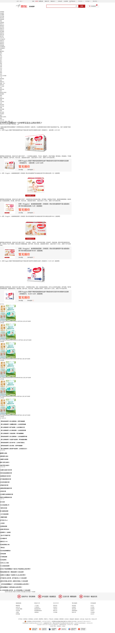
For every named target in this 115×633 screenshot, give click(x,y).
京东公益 (82, 619)
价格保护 (74, 607)
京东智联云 (18, 591)
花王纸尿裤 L (3, 559)
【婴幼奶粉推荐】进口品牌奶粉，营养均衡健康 (12, 421)
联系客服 (18, 614)
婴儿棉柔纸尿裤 (4, 511)
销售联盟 (61, 619)
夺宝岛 (92, 605)
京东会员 (60, 1)
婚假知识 (2, 43)
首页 (6, 121)
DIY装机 (92, 607)
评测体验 (2, 22)
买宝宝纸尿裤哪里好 (5, 550)
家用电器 (2, 78)
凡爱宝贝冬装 (3, 508)
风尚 (1, 59)
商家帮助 (41, 619)
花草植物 (2, 45)
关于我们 (20, 619)
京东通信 (93, 612)
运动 (1, 68)
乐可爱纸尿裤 (3, 556)
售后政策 (74, 605)
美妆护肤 (2, 98)
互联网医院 (2, 46)
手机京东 (73, 1)
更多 (1, 20)
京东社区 (67, 619)
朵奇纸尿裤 (3, 553)
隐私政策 (77, 619)
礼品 (1, 97)
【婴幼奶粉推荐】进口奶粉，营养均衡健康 (11, 445)
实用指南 (2, 11)
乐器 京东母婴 (3, 75)
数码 (1, 62)
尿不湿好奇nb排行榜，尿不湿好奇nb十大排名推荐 (13, 578)
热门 (1, 54)
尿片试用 (2, 502)
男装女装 (2, 34)
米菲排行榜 (3, 491)
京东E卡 (92, 610)
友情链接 (56, 619)
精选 (1, 52)
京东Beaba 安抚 (4, 562)
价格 (9, 591)
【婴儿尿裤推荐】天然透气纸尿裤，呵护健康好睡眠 (13, 439)
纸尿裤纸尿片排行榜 (5, 476)
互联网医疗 (2, 48)
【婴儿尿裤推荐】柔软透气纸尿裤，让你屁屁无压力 (13, 448)
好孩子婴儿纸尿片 (4, 465)
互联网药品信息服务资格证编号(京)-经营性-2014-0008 (64, 621)
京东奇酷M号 (3, 538)
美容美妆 (2, 27)
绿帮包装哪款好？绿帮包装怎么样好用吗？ (11, 587)
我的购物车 (93, 6)
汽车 (1, 69)
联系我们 (25, 619)
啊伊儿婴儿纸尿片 (4, 462)
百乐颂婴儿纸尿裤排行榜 (6, 494)
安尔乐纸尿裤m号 (4, 505)
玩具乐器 (2, 106)
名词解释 (2, 14)
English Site (88, 619)
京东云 (63, 626)
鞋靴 (1, 107)
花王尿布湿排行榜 (4, 482)
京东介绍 (2, 119)
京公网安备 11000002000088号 (33, 621)
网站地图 (23, 591)
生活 (1, 57)
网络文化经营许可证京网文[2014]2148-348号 (63, 623)
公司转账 (55, 612)
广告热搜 (33, 591)
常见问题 (2, 16)
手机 (1, 55)
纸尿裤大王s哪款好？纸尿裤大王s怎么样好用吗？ (13, 575)
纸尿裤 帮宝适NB (4, 529)
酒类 (1, 95)
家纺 (1, 87)
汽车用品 (2, 101)
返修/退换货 (74, 610)
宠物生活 (2, 81)
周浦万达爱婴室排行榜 (6, 497)
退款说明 (74, 608)
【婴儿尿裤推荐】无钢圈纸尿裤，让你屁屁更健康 (13, 424)
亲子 (1, 60)
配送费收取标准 (38, 610)
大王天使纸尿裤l (4, 514)
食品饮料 (2, 104)
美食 (1, 63)
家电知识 (2, 25)
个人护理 (2, 86)
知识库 (6, 591)
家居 (1, 71)
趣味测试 (2, 51)
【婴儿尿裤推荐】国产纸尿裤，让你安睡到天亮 (12, 427)
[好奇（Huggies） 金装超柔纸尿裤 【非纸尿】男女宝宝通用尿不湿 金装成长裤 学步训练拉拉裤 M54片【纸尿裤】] (35, 229)
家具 (1, 91)
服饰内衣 (2, 84)
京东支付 (59, 626)
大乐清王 (2, 523)
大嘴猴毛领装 (3, 517)
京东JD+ (92, 614)
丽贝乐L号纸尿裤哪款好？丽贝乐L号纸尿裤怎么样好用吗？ (15, 569)
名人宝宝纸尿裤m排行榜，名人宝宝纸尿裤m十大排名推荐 (15, 590)
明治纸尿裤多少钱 (4, 544)
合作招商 (36, 619)
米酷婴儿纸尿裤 (4, 459)
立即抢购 (2, 322)
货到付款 (55, 605)
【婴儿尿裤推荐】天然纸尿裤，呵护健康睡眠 (12, 433)
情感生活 (2, 40)
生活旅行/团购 (19, 608)
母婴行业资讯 (3, 116)
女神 (1, 65)
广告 (1, 77)
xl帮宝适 (2, 547)
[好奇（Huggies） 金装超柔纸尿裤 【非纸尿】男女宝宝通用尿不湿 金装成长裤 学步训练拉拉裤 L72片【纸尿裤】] (35, 186)
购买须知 (2, 17)
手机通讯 (2, 113)
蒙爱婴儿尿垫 (3, 453)
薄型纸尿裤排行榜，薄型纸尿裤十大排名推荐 (12, 572)
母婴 (1, 100)
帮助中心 (2, 24)
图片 (30, 591)
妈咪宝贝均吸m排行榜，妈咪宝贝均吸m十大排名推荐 (14, 581)
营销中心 (46, 619)
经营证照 (76, 624)
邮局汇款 (55, 610)
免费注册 (41, 1)
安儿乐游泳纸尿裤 (4, 566)
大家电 (17, 612)
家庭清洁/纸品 (3, 92)
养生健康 (2, 31)
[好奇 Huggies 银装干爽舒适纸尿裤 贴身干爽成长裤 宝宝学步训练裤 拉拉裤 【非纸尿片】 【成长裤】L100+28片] (35, 143)
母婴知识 (2, 33)
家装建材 (2, 94)
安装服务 (2, 13)
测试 (1, 118)
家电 (1, 72)
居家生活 (2, 28)
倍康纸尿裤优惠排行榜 (6, 488)
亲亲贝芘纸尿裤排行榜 (6, 473)
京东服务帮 (2, 39)
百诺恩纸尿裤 (3, 526)
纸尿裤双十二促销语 (5, 532)
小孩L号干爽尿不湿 (5, 535)
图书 (1, 115)
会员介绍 (18, 607)
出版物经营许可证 (47, 623)
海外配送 (37, 612)
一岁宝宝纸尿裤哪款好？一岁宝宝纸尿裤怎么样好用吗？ (14, 584)
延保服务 (93, 608)
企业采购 (66, 1)
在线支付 (55, 607)
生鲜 (1, 103)
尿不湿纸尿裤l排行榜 (5, 479)
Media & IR (94, 619)
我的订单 (47, 1)
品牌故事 (2, 19)
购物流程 (18, 605)
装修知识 (2, 30)
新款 (11, 591)
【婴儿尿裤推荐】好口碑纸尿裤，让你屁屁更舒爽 (13, 430)
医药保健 (2, 109)
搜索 (81, 6)
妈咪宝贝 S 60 (3, 541)
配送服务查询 (38, 608)
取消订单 (74, 612)
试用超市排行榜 (4, 485)
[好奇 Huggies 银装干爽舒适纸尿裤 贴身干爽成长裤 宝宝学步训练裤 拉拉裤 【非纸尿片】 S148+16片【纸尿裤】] (35, 274)
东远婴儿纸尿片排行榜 (6, 470)
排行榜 (27, 591)
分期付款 (55, 608)
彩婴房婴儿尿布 (4, 456)
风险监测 (72, 619)
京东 (27, 6)
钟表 (1, 110)
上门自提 (37, 605)
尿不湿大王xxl (4, 520)
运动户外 (2, 37)
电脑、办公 (2, 83)
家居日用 (2, 89)
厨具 (1, 80)
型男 (1, 66)
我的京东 (53, 1)
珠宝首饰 (2, 112)
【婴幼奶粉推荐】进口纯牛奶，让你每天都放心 (12, 442)
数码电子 (2, 36)
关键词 (14, 591)
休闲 (1, 74)
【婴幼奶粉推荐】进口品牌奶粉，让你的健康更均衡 (13, 436)
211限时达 (37, 607)
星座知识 (2, 42)
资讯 (1, 49)
